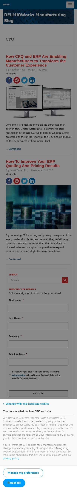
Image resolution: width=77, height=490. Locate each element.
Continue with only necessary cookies (27, 404)
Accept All (14, 482)
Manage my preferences (23, 472)
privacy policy (11, 458)
